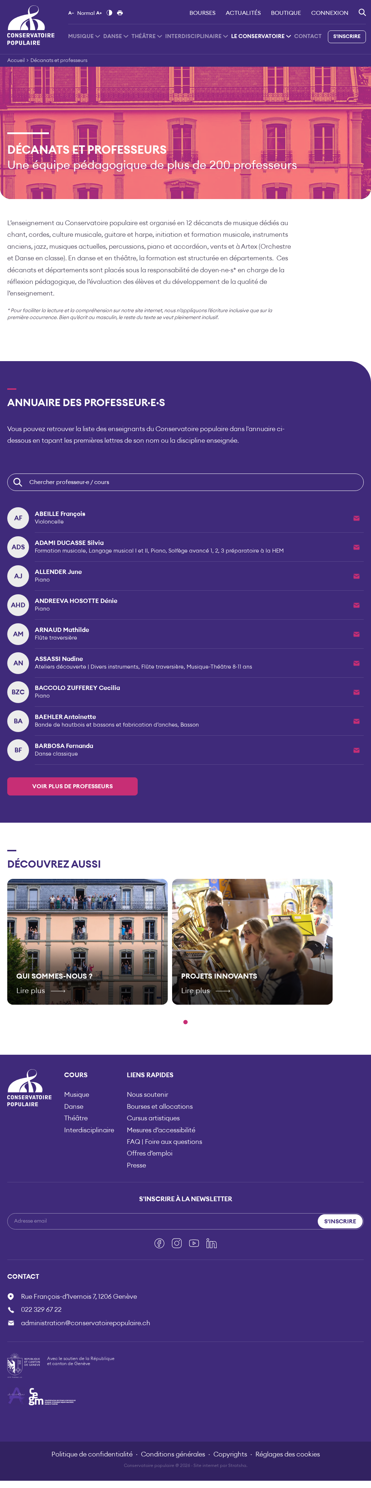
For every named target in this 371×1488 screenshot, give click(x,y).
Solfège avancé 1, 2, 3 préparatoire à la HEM (226, 551)
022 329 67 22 (41, 1309)
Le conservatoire (258, 36)
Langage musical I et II (118, 551)
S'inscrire (346, 36)
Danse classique (56, 754)
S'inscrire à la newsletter (185, 1199)
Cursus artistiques (153, 1118)
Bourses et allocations (160, 1106)
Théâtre (144, 36)
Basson (189, 725)
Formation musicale (60, 551)
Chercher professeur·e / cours (69, 482)
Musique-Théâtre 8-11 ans (219, 667)
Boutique (286, 13)
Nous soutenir (147, 1094)
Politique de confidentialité (92, 1454)
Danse (112, 36)
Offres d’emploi (149, 1153)
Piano (158, 551)
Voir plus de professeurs (72, 786)
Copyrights (230, 1454)
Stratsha (237, 1465)
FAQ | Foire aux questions (164, 1141)
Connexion (330, 13)
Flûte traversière (56, 638)
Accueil (16, 60)
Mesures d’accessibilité (161, 1130)
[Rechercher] (362, 12)
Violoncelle (49, 522)
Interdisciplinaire (193, 36)
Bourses (202, 13)
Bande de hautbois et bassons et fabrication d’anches (106, 725)
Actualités (243, 13)
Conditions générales (173, 1454)
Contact (308, 36)
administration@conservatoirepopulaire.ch (85, 1323)
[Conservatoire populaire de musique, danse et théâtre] (30, 25)
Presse (136, 1165)
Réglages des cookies (287, 1454)
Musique (81, 36)
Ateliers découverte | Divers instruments (86, 667)
